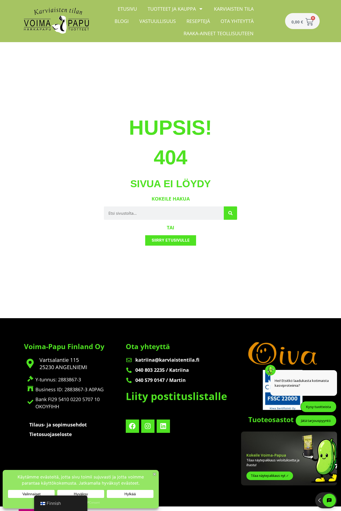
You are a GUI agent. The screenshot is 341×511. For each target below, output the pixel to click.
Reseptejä (198, 21)
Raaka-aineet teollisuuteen (219, 33)
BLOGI (122, 21)
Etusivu (127, 9)
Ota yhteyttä (237, 21)
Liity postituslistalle (176, 396)
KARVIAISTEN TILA (234, 9)
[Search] (230, 213)
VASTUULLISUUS (157, 21)
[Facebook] (132, 426)
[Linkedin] (163, 426)
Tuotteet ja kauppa (172, 9)
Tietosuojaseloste (50, 434)
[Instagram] (148, 426)
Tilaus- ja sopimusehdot (58, 424)
